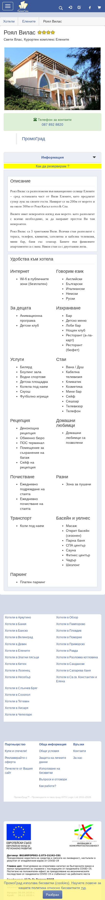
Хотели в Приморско (70, 644)
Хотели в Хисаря (16, 708)
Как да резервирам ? (52, 166)
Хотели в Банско (16, 630)
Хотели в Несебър (18, 677)
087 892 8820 (52, 124)
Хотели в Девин (16, 644)
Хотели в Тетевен (17, 701)
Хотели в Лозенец (17, 670)
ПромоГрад (33, 138)
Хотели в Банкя (15, 624)
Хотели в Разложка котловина (77, 657)
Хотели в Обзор (67, 617)
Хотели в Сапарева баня (73, 670)
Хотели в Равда (67, 650)
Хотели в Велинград (19, 637)
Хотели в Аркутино (18, 617)
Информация (52, 157)
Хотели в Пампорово (70, 624)
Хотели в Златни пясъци (22, 657)
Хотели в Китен (15, 664)
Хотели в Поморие (69, 637)
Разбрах (52, 895)
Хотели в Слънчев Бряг (21, 688)
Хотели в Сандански (70, 664)
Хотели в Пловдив (68, 630)
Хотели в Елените (17, 650)
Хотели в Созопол (17, 694)
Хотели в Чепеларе (18, 714)
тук (83, 888)
